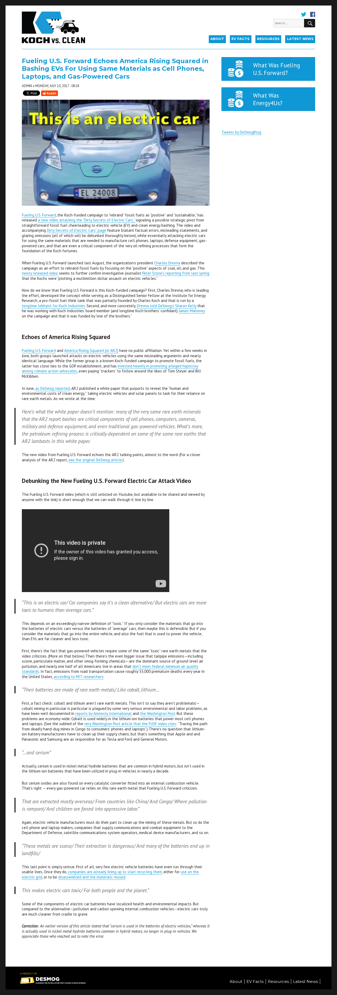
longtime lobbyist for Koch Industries (53, 305)
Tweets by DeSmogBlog (241, 132)
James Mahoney (192, 310)
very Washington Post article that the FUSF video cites (130, 723)
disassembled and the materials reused (91, 877)
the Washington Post (157, 713)
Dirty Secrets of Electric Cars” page (76, 230)
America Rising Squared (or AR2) (91, 350)
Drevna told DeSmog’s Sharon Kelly (166, 305)
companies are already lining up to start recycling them (115, 871)
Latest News (300, 39)
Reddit (51, 93)
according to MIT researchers (78, 676)
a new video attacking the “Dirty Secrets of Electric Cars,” (87, 220)
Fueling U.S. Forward (39, 215)
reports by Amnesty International (103, 713)
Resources (268, 39)
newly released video (40, 273)
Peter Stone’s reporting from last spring (175, 273)
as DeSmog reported (52, 388)
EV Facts (240, 39)
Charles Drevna (167, 262)
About (217, 39)
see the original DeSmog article (95, 459)
